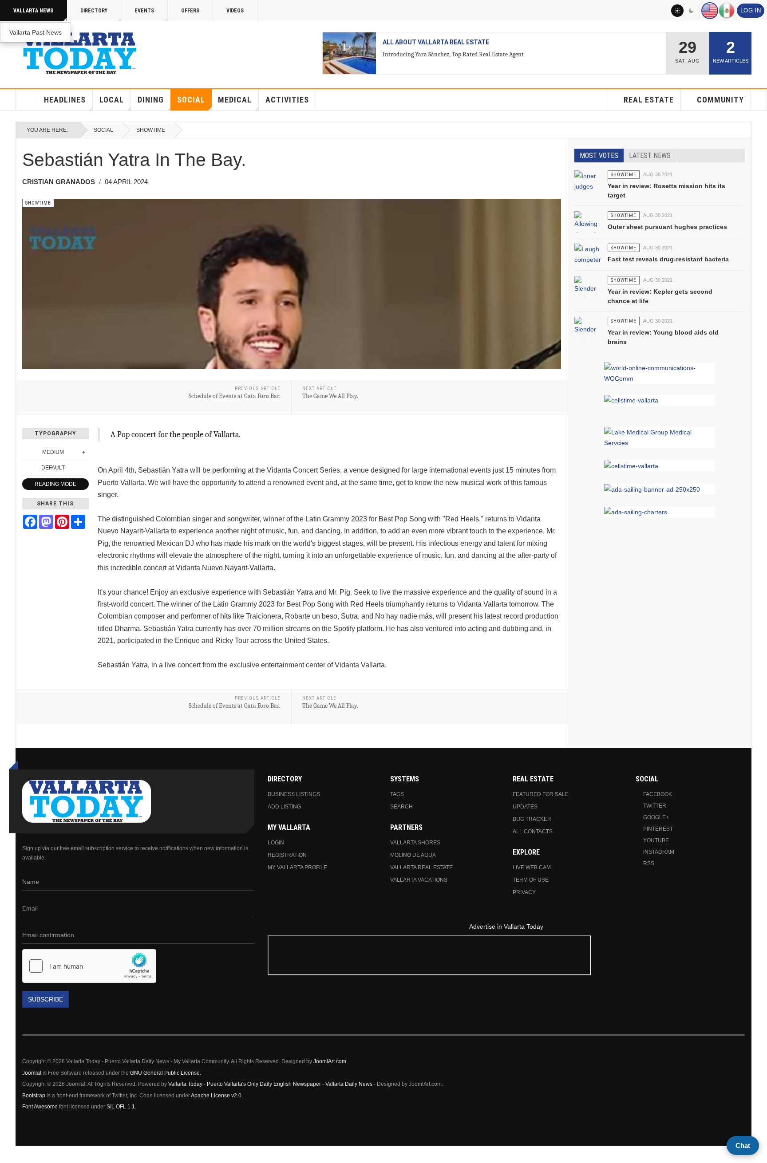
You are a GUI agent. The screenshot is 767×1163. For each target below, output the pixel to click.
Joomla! (31, 1073)
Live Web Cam (532, 867)
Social (191, 99)
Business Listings (294, 794)
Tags (397, 794)
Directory (93, 11)
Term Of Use (531, 880)
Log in (750, 11)
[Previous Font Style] (27, 468)
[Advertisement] (506, 956)
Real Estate (649, 99)
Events (144, 11)
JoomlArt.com (329, 1061)
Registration (287, 855)
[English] (709, 10)
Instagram (658, 852)
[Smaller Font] (27, 452)
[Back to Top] (9, 1154)
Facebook (657, 794)
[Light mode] (677, 10)
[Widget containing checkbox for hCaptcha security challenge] (89, 966)
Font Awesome (40, 1107)
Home (26, 99)
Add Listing (284, 807)
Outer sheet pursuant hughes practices (667, 226)
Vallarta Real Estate (421, 867)
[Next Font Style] (84, 468)
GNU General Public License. (165, 1073)
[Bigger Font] (84, 452)
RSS (648, 863)
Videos (235, 11)
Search (401, 807)
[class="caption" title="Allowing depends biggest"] (587, 230)
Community (720, 99)
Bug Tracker (532, 819)
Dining (151, 99)
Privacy (524, 892)
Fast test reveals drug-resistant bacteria (668, 259)
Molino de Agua (413, 855)
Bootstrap (33, 1095)
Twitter (654, 806)
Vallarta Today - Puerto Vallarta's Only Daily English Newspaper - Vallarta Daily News (270, 1084)
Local (111, 99)
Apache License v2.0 (216, 1095)
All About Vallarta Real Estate (436, 42)
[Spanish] (726, 10)
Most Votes (599, 155)
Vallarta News (33, 11)
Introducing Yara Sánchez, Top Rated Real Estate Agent (453, 54)
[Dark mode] (691, 10)
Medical (235, 99)
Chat (742, 1145)
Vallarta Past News (35, 32)
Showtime (150, 130)
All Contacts (533, 831)
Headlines (65, 99)
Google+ (656, 817)
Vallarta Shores (415, 843)
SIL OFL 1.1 (121, 1107)
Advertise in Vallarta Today (506, 926)
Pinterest (658, 829)
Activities (287, 99)
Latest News (650, 155)
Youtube (656, 840)
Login (276, 843)
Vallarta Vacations (418, 880)
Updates (525, 807)
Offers (190, 11)
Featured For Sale (541, 794)
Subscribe (45, 999)
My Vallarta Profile (297, 867)
